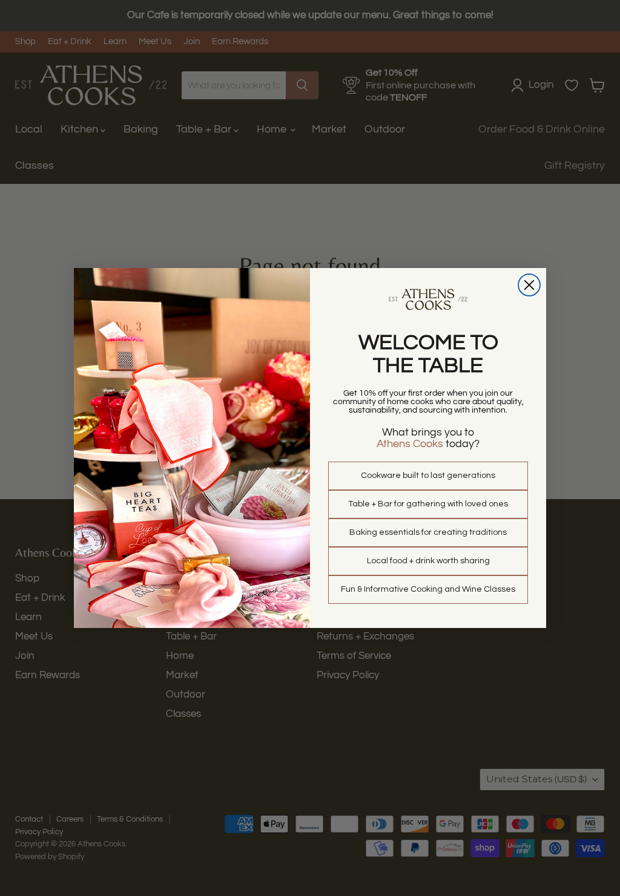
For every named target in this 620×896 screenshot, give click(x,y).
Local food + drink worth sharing (428, 561)
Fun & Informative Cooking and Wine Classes (428, 589)
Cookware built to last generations (428, 475)
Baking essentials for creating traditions (428, 532)
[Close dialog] (529, 285)
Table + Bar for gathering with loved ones (428, 504)
